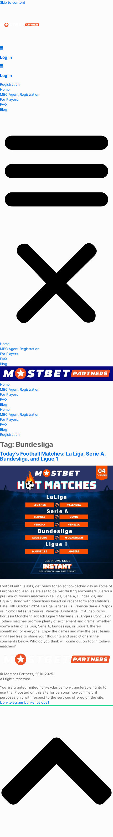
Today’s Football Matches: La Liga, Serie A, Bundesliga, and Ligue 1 (53, 456)
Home (5, 89)
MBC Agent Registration (19, 94)
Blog (3, 109)
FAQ (3, 104)
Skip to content (12, 2)
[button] (56, 226)
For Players (9, 99)
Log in (6, 57)
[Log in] (1, 48)
